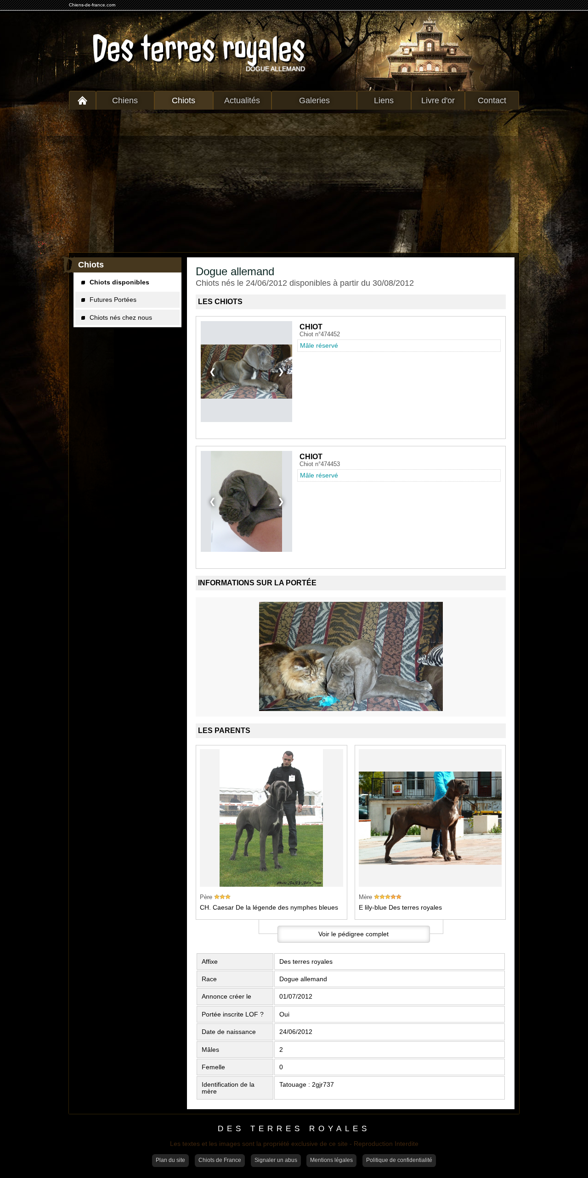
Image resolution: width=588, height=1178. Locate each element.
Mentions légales (331, 1160)
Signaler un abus (275, 1160)
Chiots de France (219, 1160)
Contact (492, 100)
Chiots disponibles (119, 282)
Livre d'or (438, 100)
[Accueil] (82, 100)
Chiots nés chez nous (121, 317)
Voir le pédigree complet (353, 934)
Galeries (314, 100)
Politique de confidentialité (399, 1160)
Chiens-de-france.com (92, 4)
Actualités (242, 100)
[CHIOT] (246, 371)
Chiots (183, 100)
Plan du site (170, 1160)
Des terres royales (198, 48)
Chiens (125, 100)
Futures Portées (113, 299)
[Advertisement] (294, 181)
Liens (384, 100)
